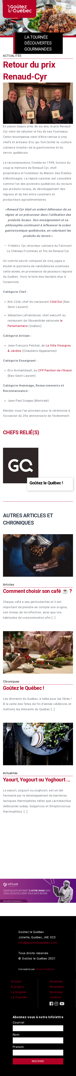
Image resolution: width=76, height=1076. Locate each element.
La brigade (18, 992)
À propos (17, 986)
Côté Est (56, 301)
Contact (55, 997)
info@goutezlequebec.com (37, 942)
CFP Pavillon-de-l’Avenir (55, 370)
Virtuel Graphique (45, 969)
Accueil (16, 981)
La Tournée (19, 997)
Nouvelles (57, 986)
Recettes (56, 981)
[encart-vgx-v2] (38, 890)
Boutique (56, 992)
